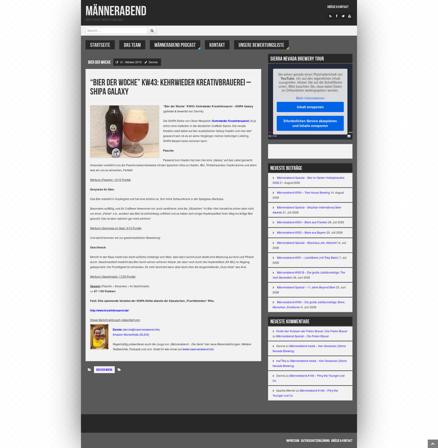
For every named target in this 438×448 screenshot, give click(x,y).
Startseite (100, 45)
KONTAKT (217, 45)
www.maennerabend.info (198, 349)
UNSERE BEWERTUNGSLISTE (261, 45)
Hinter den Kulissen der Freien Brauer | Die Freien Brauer (311, 331)
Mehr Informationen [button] (310, 98)
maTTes (281, 361)
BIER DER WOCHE (99, 62)
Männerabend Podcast (175, 45)
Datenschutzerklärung (315, 441)
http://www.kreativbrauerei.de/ (109, 310)
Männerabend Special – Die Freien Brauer (302, 336)
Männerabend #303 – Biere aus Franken (302, 222)
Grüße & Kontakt (338, 7)
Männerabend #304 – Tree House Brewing (303, 192)
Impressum (292, 441)
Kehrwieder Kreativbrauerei (230, 121)
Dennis (153, 62)
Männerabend (116, 11)
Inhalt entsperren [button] (310, 107)
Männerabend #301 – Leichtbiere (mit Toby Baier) (308, 257)
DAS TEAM (132, 45)
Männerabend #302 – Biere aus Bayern (301, 232)
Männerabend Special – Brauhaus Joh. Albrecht (306, 243)
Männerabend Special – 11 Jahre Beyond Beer (306, 287)
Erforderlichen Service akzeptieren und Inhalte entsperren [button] (310, 123)
